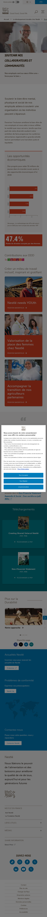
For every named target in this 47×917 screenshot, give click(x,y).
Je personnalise (23, 487)
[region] (23, 458)
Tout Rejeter (23, 481)
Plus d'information (23, 469)
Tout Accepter (23, 475)
